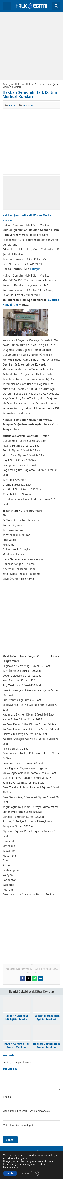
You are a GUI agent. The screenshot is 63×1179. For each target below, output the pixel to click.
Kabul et (10, 1173)
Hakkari (19, 84)
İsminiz (7, 1097)
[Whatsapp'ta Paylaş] (34, 978)
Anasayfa (8, 84)
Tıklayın (35, 269)
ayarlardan (39, 1164)
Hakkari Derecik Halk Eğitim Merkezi (46, 1045)
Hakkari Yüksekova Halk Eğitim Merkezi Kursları (16, 1019)
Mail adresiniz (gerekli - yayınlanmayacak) (26, 1111)
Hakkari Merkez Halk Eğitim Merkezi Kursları (46, 1019)
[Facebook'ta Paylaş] (22, 978)
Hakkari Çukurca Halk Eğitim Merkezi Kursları (16, 1047)
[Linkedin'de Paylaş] (40, 978)
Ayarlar (25, 1173)
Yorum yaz (27, 105)
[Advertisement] (31, 46)
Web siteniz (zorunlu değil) (18, 1125)
